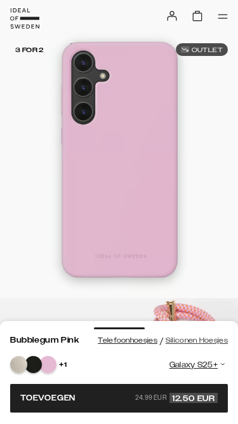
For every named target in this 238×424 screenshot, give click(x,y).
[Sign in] (172, 16)
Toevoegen (117, 398)
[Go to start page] (24, 18)
